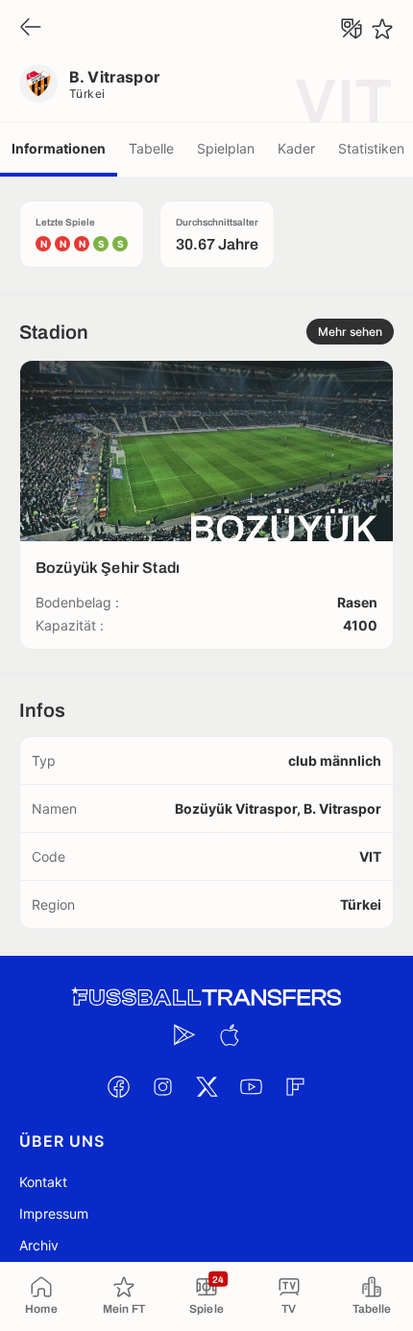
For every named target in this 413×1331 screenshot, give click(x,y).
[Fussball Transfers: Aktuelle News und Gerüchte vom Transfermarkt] (206, 997)
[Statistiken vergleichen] (351, 28)
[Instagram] (162, 1086)
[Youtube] (250, 1086)
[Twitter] (206, 1086)
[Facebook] (118, 1086)
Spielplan (226, 148)
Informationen (59, 148)
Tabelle (151, 148)
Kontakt (43, 1182)
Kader (296, 148)
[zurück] (30, 28)
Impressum (53, 1213)
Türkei (87, 93)
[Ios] (228, 1034)
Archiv (39, 1245)
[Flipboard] (294, 1086)
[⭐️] (382, 28)
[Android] (184, 1034)
